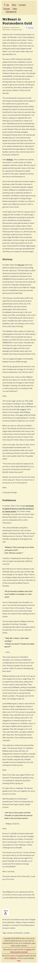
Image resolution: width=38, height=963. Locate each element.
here (18, 961)
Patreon (29, 949)
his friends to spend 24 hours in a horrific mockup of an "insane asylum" (18, 508)
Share (6, 911)
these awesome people (18, 952)
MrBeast (10, 160)
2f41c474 (13, 958)
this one (21, 265)
